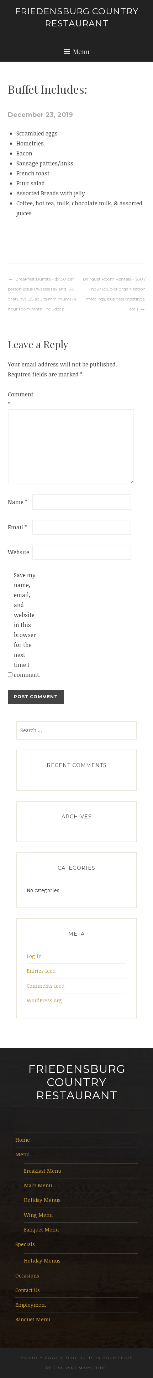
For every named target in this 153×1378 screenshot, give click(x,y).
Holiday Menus (42, 1200)
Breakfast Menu (42, 1170)
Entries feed (41, 970)
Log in (34, 956)
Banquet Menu (41, 1229)
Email (17, 527)
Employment (30, 1304)
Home (22, 1139)
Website (18, 552)
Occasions (27, 1275)
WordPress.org (44, 1000)
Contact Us (27, 1290)
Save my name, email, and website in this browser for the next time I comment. (25, 625)
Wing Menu (38, 1215)
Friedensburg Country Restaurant (76, 1082)
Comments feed (45, 985)
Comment (19, 399)
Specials (25, 1244)
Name (17, 502)
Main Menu (38, 1185)
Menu (81, 51)
